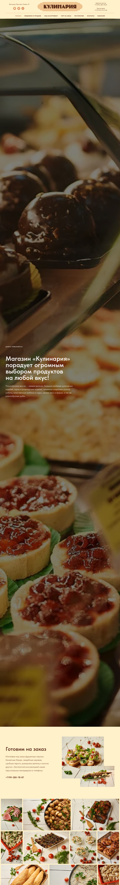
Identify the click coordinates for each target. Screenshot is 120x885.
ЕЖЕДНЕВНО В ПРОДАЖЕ (32, 16)
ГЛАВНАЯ (18, 16)
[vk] (22, 9)
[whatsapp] (14, 9)
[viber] (18, 9)
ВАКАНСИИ (101, 16)
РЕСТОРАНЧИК (79, 16)
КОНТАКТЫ (90, 16)
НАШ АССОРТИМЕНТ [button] (51, 16)
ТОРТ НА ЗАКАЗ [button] (66, 16)
